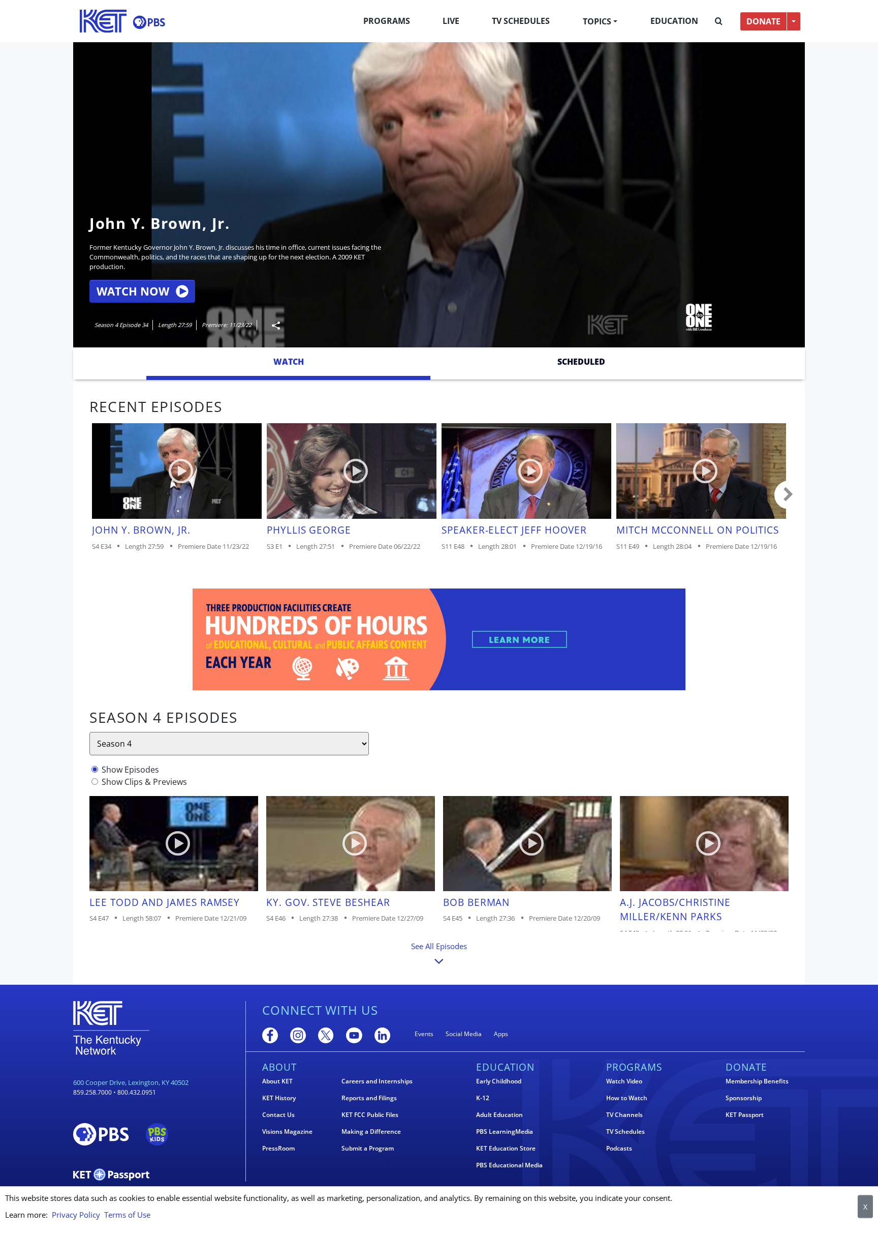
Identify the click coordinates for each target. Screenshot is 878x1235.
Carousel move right (788, 495)
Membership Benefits (757, 1081)
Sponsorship (744, 1098)
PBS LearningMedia (504, 1132)
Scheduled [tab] (581, 361)
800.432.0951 (136, 1092)
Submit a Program (367, 1148)
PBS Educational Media (509, 1165)
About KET (277, 1081)
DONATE (763, 21)
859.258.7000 (92, 1092)
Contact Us (278, 1115)
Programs (386, 20)
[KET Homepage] (103, 21)
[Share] (272, 325)
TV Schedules (521, 20)
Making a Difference (371, 1132)
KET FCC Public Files (369, 1115)
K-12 (482, 1098)
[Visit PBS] (149, 22)
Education (674, 20)
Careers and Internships (377, 1081)
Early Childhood (498, 1081)
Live (451, 20)
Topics (597, 21)
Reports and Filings (369, 1098)
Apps (501, 1034)
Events (424, 1034)
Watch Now (133, 291)
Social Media (464, 1034)
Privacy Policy (76, 1215)
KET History (279, 1098)
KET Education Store (506, 1148)
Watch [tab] (288, 361)
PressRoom (278, 1148)
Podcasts (619, 1148)
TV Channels (624, 1115)
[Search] (719, 21)
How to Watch (626, 1098)
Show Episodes (130, 769)
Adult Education (499, 1115)
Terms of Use (127, 1215)
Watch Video (624, 1081)
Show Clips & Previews (144, 781)
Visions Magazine (287, 1132)
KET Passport (745, 1115)
